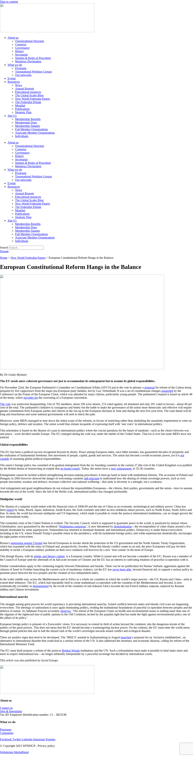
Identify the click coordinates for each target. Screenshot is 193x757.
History (19, 51)
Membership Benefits (28, 119)
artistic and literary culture (49, 556)
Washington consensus (72, 526)
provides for (31, 397)
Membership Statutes (27, 125)
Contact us (6, 707)
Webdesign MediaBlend (14, 752)
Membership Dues (26, 122)
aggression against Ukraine (27, 543)
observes (65, 611)
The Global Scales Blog (29, 95)
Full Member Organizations (31, 129)
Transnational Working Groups (33, 71)
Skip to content (9, 1)
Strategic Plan (23, 112)
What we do (15, 64)
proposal (149, 387)
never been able (122, 569)
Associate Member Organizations (35, 132)
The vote (5, 404)
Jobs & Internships (11, 711)
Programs (20, 68)
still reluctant (91, 478)
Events (12, 78)
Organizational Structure (29, 41)
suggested (167, 390)
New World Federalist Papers (32, 98)
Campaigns (6, 733)
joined (10, 509)
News (18, 85)
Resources (14, 81)
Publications (22, 109)
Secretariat (21, 54)
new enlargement (121, 468)
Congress (20, 44)
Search (4, 247)
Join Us (12, 115)
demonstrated (41, 586)
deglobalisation (123, 526)
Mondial (20, 105)
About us (13, 37)
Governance (22, 47)
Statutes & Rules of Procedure (33, 58)
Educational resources (28, 92)
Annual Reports (24, 88)
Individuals (21, 136)
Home (3, 257)
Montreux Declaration (28, 61)
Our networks (23, 75)
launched (126, 637)
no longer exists (69, 468)
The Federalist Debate (28, 102)
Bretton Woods (71, 650)
